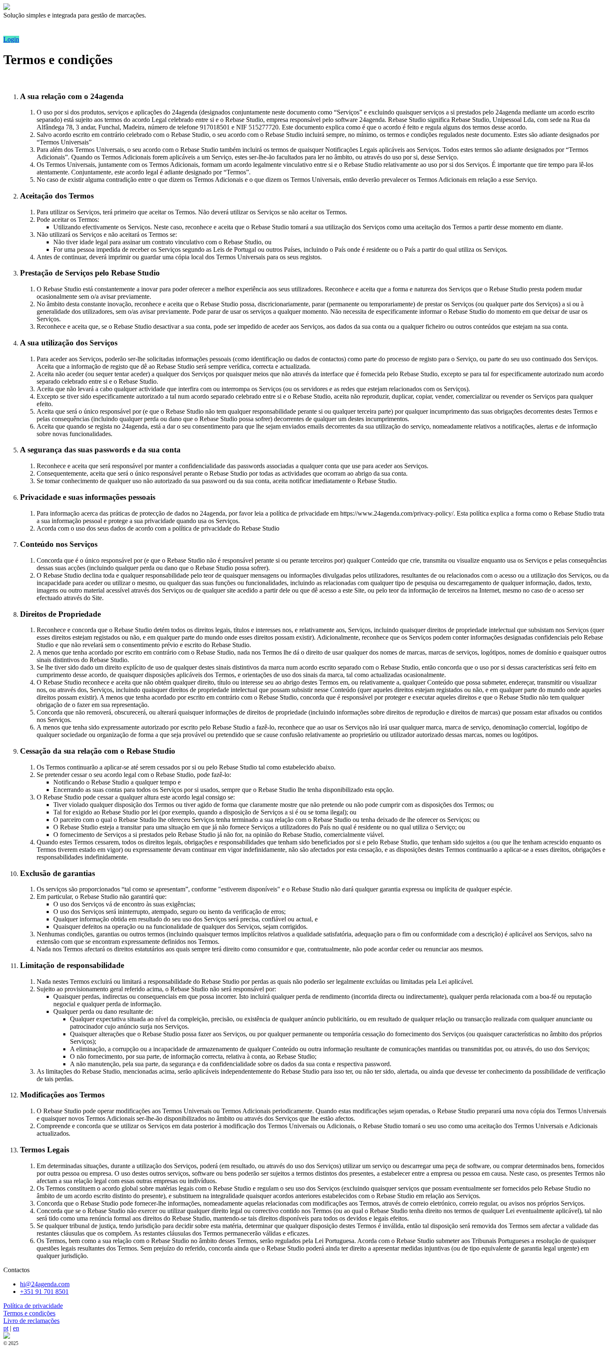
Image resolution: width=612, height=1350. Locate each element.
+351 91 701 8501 (44, 1291)
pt (5, 1328)
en (16, 1328)
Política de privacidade (33, 1305)
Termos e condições (29, 1313)
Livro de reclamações (31, 1320)
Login (11, 39)
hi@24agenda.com (45, 1284)
